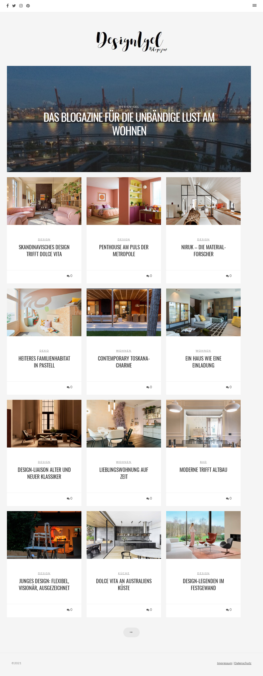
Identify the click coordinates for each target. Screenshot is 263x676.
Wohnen (124, 350)
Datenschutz (242, 663)
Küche (124, 573)
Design (44, 239)
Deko (44, 350)
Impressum (224, 663)
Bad (203, 461)
